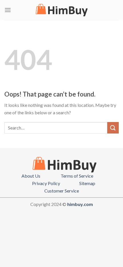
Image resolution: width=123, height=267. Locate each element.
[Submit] (113, 127)
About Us (30, 175)
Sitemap (87, 183)
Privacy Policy (46, 183)
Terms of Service (77, 175)
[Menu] (7, 10)
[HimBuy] (61, 10)
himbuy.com (80, 204)
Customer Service (61, 190)
